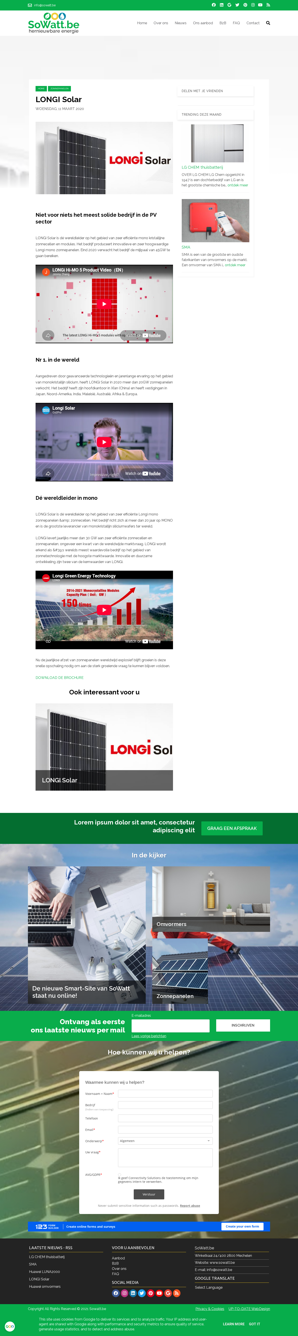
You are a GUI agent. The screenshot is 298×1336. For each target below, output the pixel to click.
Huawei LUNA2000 (44, 1272)
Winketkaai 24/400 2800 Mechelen (223, 1256)
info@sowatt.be (219, 1270)
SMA (186, 247)
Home (41, 88)
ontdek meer (238, 185)
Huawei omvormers (45, 1286)
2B (116, 1263)
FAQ (115, 1274)
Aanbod (118, 1258)
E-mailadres (141, 1015)
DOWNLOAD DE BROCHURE (60, 678)
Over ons (119, 1269)
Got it (254, 1324)
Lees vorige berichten (149, 1036)
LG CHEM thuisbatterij (202, 167)
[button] (243, 1025)
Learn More (234, 1324)
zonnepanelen (59, 88)
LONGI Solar (39, 1279)
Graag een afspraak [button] (232, 828)
